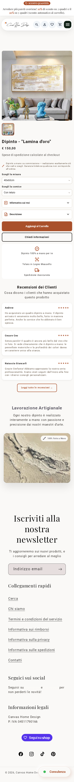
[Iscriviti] (60, 569)
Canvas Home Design (29, 772)
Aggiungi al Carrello (37, 226)
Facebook (51, 687)
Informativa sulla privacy (29, 640)
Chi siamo (16, 609)
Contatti (15, 660)
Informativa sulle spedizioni (31, 650)
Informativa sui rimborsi (28, 629)
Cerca (13, 598)
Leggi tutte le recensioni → (37, 387)
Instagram (33, 687)
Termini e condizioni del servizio (35, 619)
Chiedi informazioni (37, 237)
